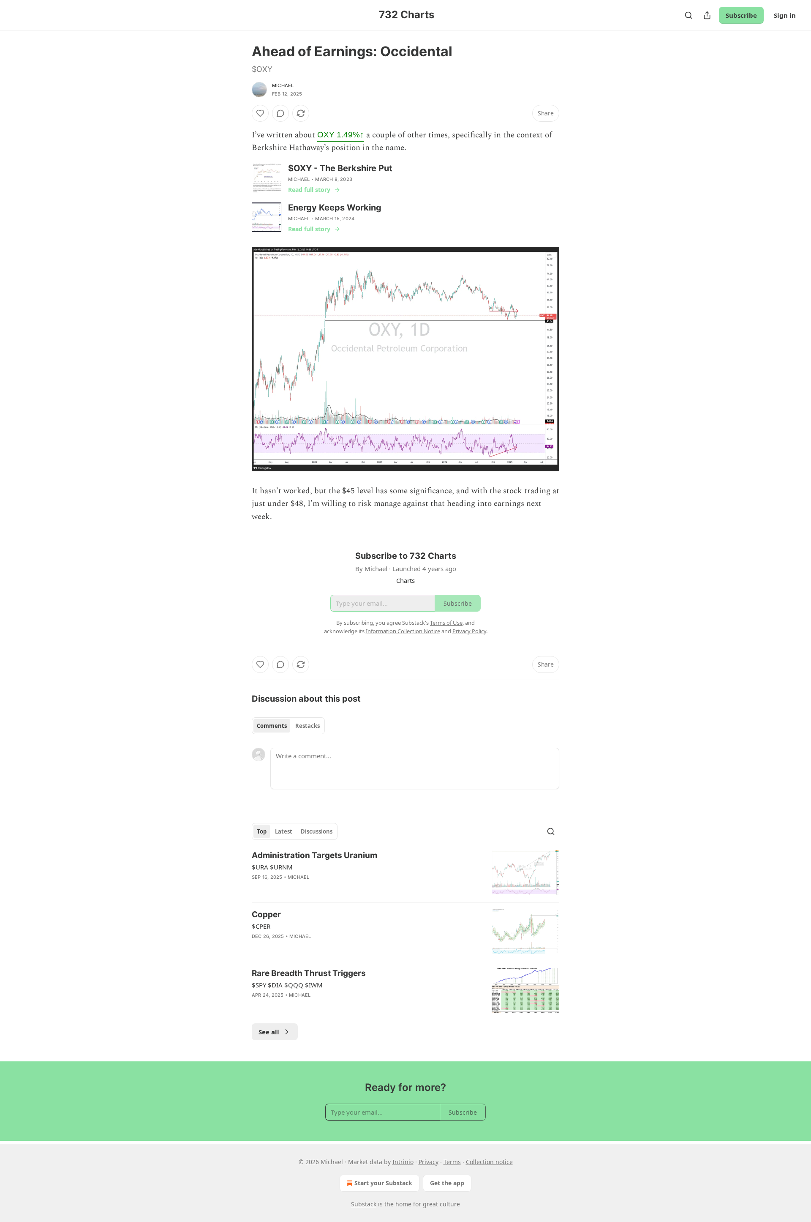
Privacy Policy (469, 631)
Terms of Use (446, 622)
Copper (266, 914)
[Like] (260, 113)
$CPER (261, 926)
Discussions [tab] (316, 831)
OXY (340, 134)
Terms (452, 1162)
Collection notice (489, 1162)
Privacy (428, 1162)
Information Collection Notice (403, 631)
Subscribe (741, 15)
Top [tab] (262, 831)
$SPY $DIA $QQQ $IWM (287, 985)
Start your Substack (383, 1183)
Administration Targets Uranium (314, 855)
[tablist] (288, 725)
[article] (405, 873)
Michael (283, 85)
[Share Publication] (707, 15)
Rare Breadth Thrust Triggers (309, 973)
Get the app (447, 1183)
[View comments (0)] (280, 113)
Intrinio (403, 1162)
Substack (363, 1204)
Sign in (785, 15)
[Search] (688, 15)
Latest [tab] (283, 831)
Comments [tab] (272, 726)
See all (269, 1032)
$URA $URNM (272, 867)
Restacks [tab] (307, 726)
